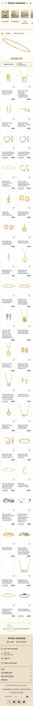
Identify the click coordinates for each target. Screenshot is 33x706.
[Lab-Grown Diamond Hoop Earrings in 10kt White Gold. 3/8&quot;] (24, 145)
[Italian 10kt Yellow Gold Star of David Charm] (8, 418)
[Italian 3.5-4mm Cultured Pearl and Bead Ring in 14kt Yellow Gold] (24, 293)
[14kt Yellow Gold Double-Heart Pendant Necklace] (24, 263)
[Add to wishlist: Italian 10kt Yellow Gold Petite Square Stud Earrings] (29, 208)
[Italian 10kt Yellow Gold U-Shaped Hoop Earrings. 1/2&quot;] (8, 447)
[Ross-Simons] (16, 3)
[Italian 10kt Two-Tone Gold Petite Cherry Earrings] (8, 234)
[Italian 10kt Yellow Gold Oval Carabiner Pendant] (24, 477)
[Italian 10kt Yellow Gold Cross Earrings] (24, 388)
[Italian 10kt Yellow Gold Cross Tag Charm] (8, 205)
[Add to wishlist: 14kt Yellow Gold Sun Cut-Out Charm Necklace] (13, 360)
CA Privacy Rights (7, 689)
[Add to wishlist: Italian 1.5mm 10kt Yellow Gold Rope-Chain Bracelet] (13, 295)
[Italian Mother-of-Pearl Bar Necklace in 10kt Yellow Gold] (24, 573)
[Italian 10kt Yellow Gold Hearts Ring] (8, 542)
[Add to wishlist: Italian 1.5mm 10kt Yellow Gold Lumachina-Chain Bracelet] (13, 177)
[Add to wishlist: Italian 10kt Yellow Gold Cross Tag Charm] (13, 208)
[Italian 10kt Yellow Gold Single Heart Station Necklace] (8, 573)
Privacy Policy (15, 689)
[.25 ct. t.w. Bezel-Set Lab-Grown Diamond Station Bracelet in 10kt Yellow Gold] (8, 477)
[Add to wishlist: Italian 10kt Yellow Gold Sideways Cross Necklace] (29, 421)
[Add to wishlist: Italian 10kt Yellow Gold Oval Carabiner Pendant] (29, 479)
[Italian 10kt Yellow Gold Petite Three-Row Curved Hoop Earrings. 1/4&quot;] (24, 357)
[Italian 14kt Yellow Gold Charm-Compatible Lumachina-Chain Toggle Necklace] (24, 85)
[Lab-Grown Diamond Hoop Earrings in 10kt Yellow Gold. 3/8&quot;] (8, 145)
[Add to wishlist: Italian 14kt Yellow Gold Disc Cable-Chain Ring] (29, 450)
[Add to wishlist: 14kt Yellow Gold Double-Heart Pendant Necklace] (29, 266)
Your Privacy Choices (25, 689)
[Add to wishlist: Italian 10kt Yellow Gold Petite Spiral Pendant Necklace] (29, 326)
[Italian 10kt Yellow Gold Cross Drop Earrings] (8, 116)
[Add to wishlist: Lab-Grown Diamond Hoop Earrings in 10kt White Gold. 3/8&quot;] (29, 148)
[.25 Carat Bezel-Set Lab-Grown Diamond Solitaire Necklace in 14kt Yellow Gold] (8, 388)
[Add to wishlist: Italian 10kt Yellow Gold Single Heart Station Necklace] (13, 576)
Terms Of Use (13, 692)
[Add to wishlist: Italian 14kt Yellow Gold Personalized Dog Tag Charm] (13, 87)
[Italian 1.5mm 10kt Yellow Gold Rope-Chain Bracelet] (8, 293)
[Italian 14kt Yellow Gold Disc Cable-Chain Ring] (24, 447)
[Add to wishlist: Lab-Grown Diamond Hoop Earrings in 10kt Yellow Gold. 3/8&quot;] (13, 148)
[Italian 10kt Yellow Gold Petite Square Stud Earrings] (24, 205)
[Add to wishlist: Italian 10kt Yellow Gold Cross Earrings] (29, 390)
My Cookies (20, 692)
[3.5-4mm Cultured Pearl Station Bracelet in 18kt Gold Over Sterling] (8, 603)
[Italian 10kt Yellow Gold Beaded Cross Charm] (8, 263)
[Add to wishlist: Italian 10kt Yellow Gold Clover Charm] (29, 237)
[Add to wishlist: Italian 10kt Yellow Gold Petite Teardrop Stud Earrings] (29, 119)
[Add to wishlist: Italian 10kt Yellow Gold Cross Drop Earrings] (13, 119)
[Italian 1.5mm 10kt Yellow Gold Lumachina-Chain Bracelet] (8, 175)
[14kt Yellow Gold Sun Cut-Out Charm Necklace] (8, 357)
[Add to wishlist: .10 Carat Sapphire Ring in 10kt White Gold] (29, 605)
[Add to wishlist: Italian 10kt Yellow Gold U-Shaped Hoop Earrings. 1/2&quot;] (13, 450)
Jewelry (8, 33)
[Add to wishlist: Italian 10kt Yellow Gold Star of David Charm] (13, 421)
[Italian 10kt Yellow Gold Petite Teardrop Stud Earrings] (24, 116)
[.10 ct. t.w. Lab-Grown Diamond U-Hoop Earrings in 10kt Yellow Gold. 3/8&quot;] (24, 175)
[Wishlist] (6, 3)
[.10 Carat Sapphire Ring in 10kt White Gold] (24, 603)
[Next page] (29, 623)
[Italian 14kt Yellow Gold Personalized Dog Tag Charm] (8, 85)
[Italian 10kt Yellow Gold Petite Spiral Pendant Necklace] (24, 325)
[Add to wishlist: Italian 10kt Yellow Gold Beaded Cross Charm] (13, 266)
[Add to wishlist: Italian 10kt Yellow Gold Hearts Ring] (13, 544)
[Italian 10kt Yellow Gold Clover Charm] (24, 234)
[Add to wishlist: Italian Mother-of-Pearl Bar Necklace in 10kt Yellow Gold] (29, 576)
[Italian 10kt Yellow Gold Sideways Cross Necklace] (24, 418)
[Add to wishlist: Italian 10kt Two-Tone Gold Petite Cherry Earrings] (13, 237)
